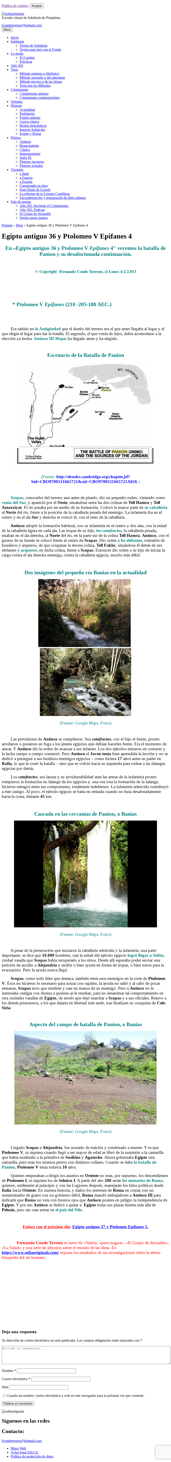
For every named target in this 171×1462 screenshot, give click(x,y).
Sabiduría (17, 41)
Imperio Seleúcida (32, 129)
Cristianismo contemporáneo (40, 97)
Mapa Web (18, 1448)
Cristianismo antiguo (34, 93)
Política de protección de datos (32, 1456)
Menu (7, 29)
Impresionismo (30, 154)
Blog (19, 225)
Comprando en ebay (34, 186)
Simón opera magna (34, 218)
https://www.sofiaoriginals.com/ (30, 1252)
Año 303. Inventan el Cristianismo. (44, 206)
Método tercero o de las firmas (41, 81)
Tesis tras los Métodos (35, 85)
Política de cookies (15, 6)
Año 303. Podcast (32, 210)
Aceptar (37, 6)
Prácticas (26, 61)
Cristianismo (19, 89)
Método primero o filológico (39, 73)
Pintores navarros (32, 162)
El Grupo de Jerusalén (35, 214)
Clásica (25, 150)
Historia (16, 105)
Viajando (17, 170)
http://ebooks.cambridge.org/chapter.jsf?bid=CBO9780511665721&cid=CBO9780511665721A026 (84, 479)
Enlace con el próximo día (46, 1226)
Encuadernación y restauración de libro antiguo (53, 198)
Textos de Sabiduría (33, 45)
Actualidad (27, 109)
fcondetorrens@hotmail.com (22, 25)
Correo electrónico (16, 1379)
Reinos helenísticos (33, 125)
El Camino (27, 57)
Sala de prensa (21, 202)
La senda (17, 53)
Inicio (15, 37)
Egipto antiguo (30, 117)
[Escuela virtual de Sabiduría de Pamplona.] (13, 14)
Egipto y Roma (30, 133)
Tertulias (17, 101)
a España (26, 182)
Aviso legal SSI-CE (24, 1452)
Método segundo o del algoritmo (42, 77)
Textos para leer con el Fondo (40, 49)
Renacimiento (29, 146)
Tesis (14, 69)
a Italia (24, 174)
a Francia (26, 178)
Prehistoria (27, 113)
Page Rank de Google (35, 190)
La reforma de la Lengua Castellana (45, 194)
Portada (7, 225)
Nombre (9, 1371)
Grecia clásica (29, 121)
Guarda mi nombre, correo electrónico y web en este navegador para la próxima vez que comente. (75, 1395)
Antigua (25, 142)
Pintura (16, 138)
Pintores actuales (31, 166)
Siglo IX (26, 158)
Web (5, 1387)
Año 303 (17, 65)
